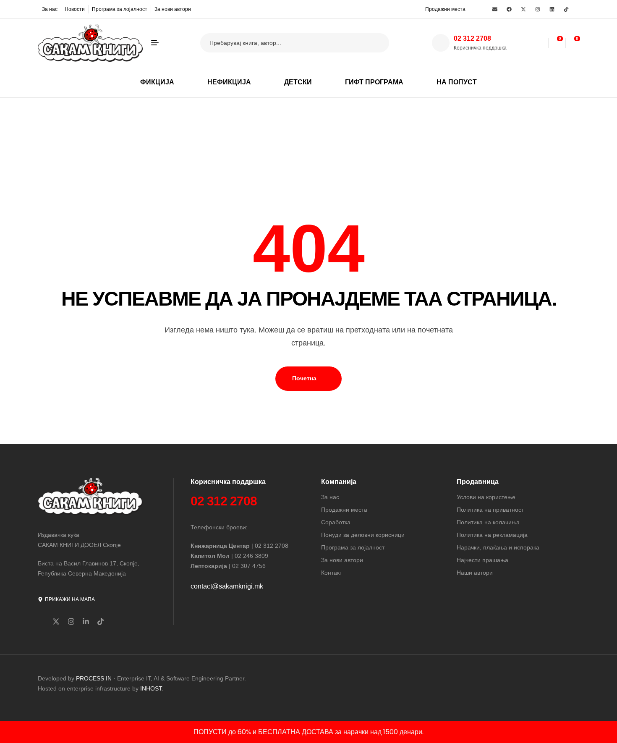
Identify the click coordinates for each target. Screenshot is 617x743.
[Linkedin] (552, 9)
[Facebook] (509, 9)
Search (377, 42)
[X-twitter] (523, 9)
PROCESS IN (94, 678)
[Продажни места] (419, 8)
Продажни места (445, 9)
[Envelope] (495, 9)
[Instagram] (538, 9)
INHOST (151, 688)
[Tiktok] (566, 9)
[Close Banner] (609, 732)
